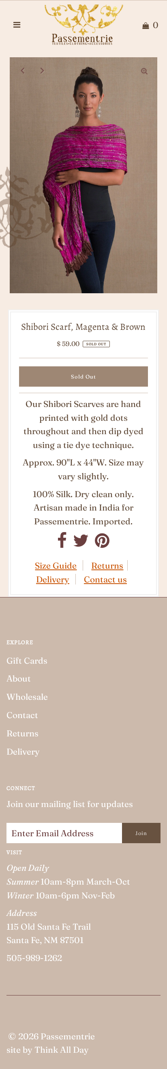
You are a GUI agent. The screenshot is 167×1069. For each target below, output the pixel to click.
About (18, 678)
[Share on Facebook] (62, 543)
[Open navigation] (16, 25)
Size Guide (56, 565)
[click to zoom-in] (144, 70)
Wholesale (27, 696)
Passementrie (68, 1036)
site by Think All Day (47, 1049)
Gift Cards (26, 660)
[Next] (42, 70)
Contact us (105, 579)
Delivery (52, 579)
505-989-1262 (34, 957)
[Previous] (23, 70)
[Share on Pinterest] (102, 543)
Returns (107, 565)
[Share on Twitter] (81, 543)
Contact (22, 715)
